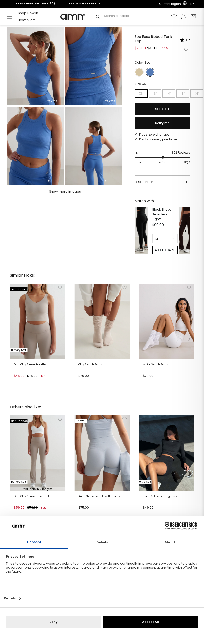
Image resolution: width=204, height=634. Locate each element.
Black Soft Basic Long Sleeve (161, 496)
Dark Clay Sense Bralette (30, 364)
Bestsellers (27, 20)
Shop (22, 13)
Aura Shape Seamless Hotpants (99, 496)
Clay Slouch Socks (90, 364)
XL (196, 93)
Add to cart (24, 382)
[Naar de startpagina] (72, 16)
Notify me (162, 123)
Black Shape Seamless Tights (161, 214)
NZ (192, 4)
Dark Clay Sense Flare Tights (32, 496)
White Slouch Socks (155, 364)
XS (141, 93)
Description (161, 182)
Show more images (65, 191)
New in (32, 13)
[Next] (185, 231)
